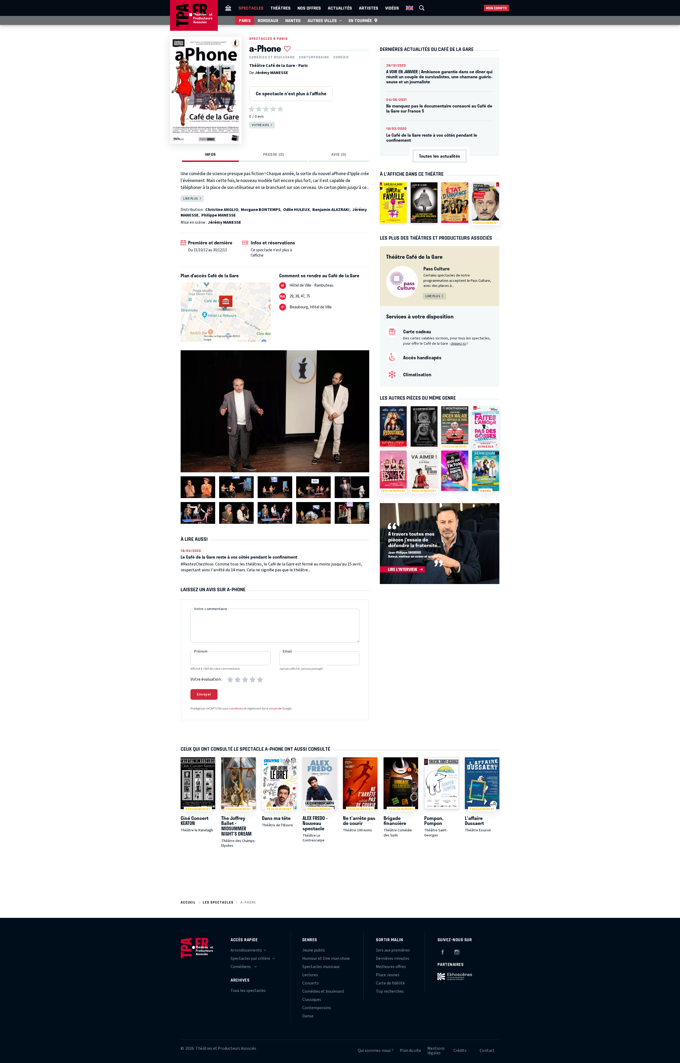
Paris (245, 20)
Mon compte (496, 8)
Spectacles (251, 8)
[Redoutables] (393, 426)
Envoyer (204, 694)
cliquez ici (458, 343)
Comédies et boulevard (272, 57)
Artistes (368, 8)
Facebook (442, 951)
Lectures (310, 975)
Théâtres (280, 8)
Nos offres (309, 8)
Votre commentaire (210, 609)
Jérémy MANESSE (271, 73)
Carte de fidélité (390, 983)
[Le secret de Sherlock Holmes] (424, 202)
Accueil (188, 902)
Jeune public (313, 950)
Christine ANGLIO (221, 210)
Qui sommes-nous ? (375, 1050)
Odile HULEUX (296, 210)
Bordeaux (268, 20)
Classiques (311, 999)
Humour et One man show (326, 958)
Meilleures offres (391, 967)
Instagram (457, 951)
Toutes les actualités (439, 156)
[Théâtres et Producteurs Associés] (228, 8)
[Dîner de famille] (393, 202)
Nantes (293, 20)
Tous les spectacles (248, 990)
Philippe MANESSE (218, 215)
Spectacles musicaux (320, 967)
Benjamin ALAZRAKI (331, 210)
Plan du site (410, 1050)
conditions (236, 708)
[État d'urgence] (454, 202)
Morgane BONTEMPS (260, 210)
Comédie (341, 57)
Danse (307, 1016)
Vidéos (392, 8)
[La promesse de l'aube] (424, 426)
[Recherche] (421, 8)
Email (287, 651)
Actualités (340, 8)
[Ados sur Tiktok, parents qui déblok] (454, 471)
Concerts (310, 983)
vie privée (275, 708)
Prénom (200, 651)
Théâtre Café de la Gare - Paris (278, 65)
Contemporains (314, 57)
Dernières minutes (392, 958)
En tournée (360, 20)
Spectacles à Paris (268, 39)
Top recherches (390, 991)
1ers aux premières (393, 950)
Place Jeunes (388, 975)
